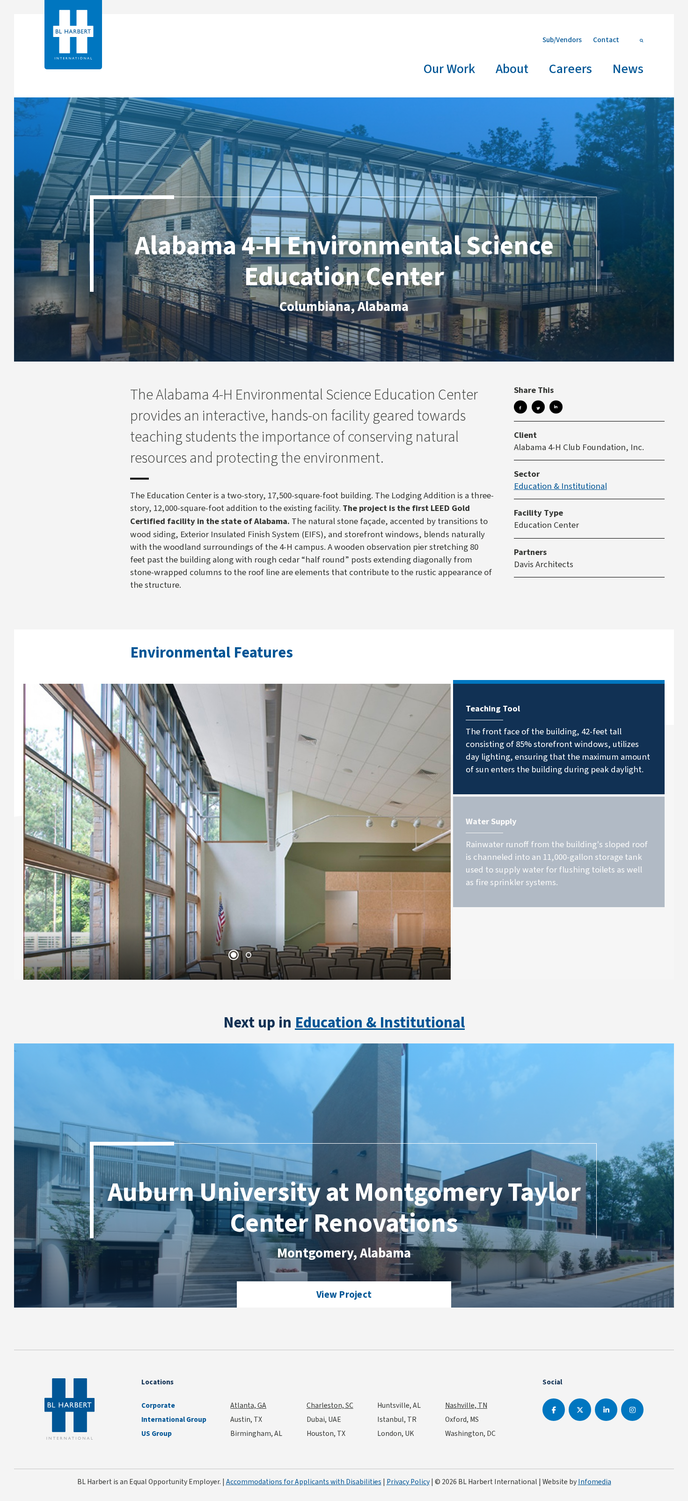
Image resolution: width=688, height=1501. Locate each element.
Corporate (158, 1405)
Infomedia (594, 1481)
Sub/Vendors (562, 39)
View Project (344, 1294)
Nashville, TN (466, 1405)
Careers (570, 68)
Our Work (449, 68)
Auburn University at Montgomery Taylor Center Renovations (344, 1207)
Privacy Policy (408, 1481)
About (512, 68)
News (628, 68)
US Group (156, 1433)
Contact (606, 39)
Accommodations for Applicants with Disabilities (303, 1481)
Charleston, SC (330, 1405)
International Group (173, 1419)
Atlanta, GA (248, 1405)
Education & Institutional (560, 486)
